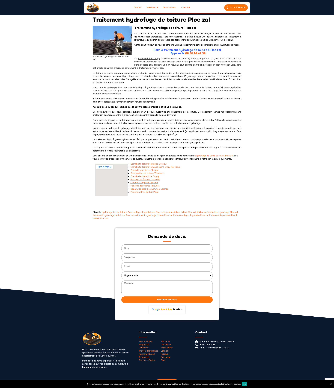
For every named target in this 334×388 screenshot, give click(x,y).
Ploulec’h (165, 341)
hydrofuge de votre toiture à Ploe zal (214, 155)
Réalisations (169, 7)
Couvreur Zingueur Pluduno (144, 182)
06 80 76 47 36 (195, 53)
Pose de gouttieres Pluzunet (145, 185)
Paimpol (164, 354)
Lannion (164, 350)
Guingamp (166, 357)
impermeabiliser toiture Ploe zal (180, 212)
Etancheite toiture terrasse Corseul (148, 163)
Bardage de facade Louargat (145, 179)
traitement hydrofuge (149, 58)
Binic (163, 360)
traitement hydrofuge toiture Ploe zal (153, 215)
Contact (185, 7)
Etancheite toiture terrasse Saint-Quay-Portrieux (155, 167)
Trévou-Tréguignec (148, 350)
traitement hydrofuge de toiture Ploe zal (113, 215)
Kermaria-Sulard (147, 354)
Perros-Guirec (146, 341)
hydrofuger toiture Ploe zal (149, 212)
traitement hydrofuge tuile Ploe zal (190, 215)
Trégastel (143, 344)
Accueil (137, 7)
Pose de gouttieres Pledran (144, 170)
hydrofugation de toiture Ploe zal (118, 212)
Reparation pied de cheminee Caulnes (149, 189)
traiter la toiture (203, 87)
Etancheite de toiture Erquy (144, 176)
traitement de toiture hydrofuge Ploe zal (217, 212)
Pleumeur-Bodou (147, 360)
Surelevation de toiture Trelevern (147, 173)
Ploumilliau (166, 344)
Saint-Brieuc (167, 347)
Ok (244, 384)
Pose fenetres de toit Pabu (144, 192)
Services (151, 7)
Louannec (143, 347)
